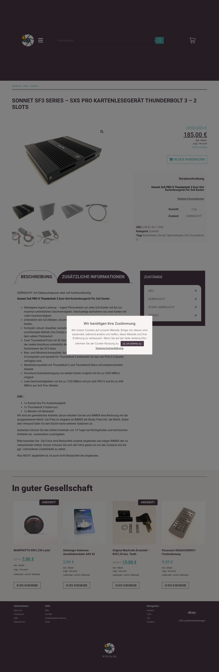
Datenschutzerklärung (109, 348)
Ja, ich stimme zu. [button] (132, 343)
